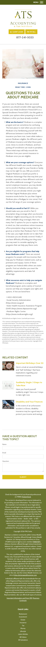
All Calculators (23, 640)
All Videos (23, 637)
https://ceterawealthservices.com (25, 575)
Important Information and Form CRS (19, 598)
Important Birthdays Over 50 (29, 363)
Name (4, 444)
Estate (23, 620)
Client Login (18, 32)
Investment (23, 617)
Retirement (23, 614)
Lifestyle (23, 631)
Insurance (23, 623)
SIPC (39, 542)
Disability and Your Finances (29, 401)
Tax (23, 625)
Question (5, 461)
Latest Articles (23, 634)
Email (4, 453)
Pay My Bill (31, 32)
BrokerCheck (26, 497)
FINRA (35, 542)
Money (23, 628)
